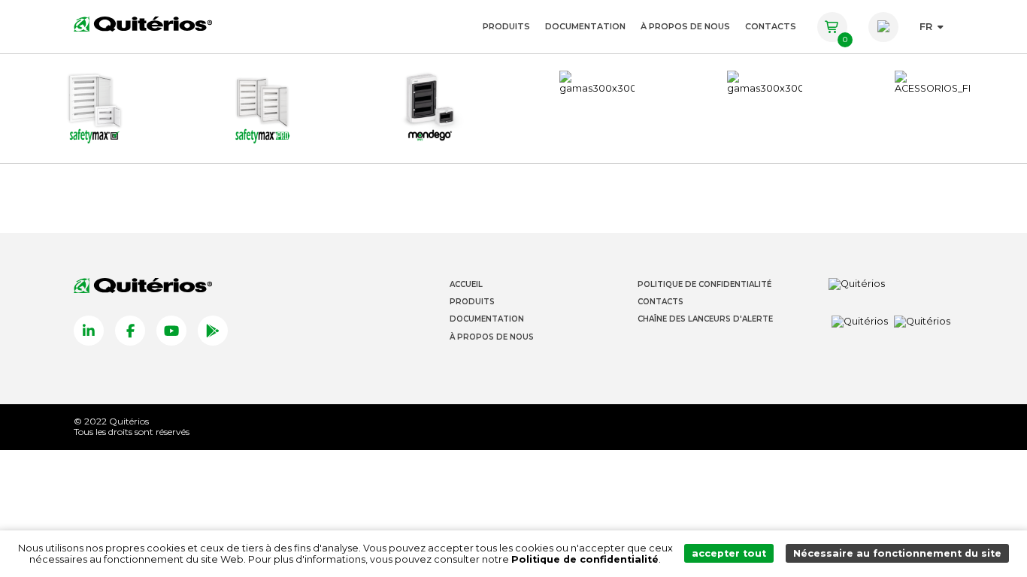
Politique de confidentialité (585, 559)
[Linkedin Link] (89, 331)
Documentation (585, 26)
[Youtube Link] (171, 331)
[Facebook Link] (130, 331)
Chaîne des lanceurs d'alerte (705, 319)
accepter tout (729, 553)
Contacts (770, 26)
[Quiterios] (143, 23)
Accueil (466, 284)
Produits (506, 26)
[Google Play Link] (213, 331)
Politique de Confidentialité (704, 284)
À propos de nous (685, 26)
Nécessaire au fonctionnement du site (897, 553)
